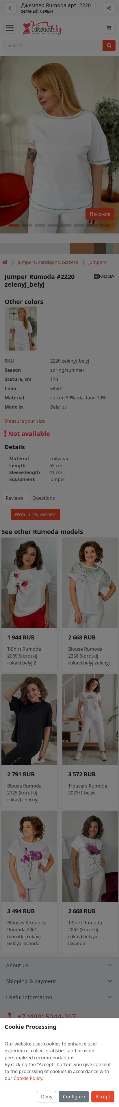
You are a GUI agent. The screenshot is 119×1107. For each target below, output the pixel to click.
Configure (74, 1096)
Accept (103, 1096)
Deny (46, 1096)
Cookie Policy (28, 1078)
